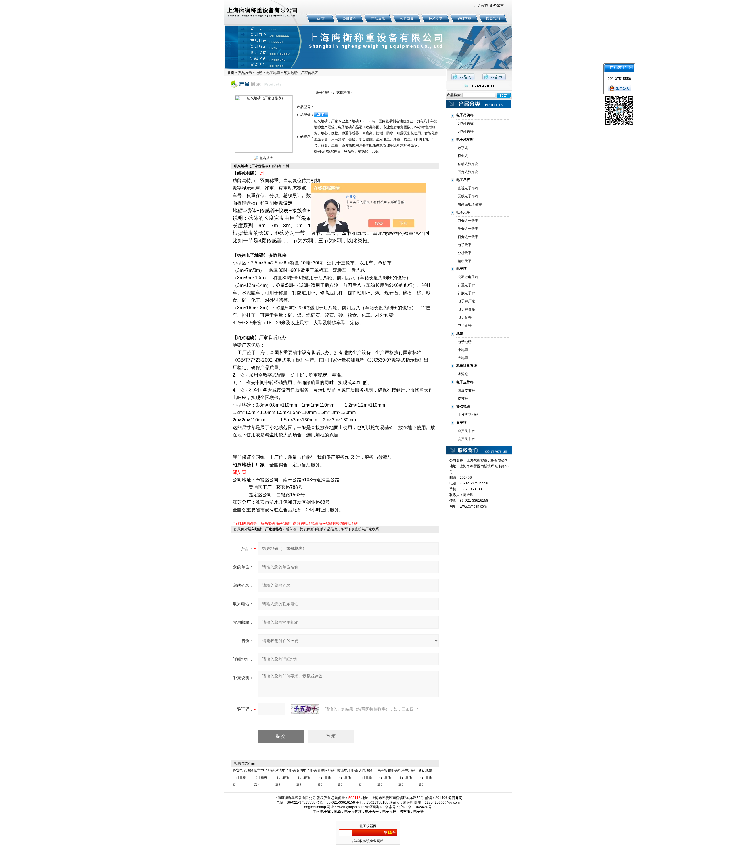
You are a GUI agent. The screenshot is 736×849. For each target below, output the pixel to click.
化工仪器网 (368, 826)
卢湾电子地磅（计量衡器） (285, 777)
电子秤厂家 (466, 301)
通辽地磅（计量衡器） (425, 777)
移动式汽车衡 (468, 164)
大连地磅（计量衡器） (365, 777)
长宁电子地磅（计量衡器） (264, 777)
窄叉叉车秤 (466, 431)
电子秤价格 (466, 309)
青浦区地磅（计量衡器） (326, 777)
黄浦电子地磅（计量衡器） (306, 777)
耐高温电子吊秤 (470, 204)
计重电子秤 (466, 285)
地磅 (259, 73)
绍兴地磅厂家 (286, 523)
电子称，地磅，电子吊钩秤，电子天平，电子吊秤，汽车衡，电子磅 (372, 812)
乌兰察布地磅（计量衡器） (387, 777)
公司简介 (349, 19)
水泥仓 (463, 374)
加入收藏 (481, 6)
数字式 (463, 148)
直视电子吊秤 (468, 188)
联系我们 (493, 19)
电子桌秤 (464, 325)
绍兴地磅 (268, 523)
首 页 (321, 19)
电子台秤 (464, 317)
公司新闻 (407, 19)
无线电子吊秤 (468, 196)
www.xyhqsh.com (473, 506)
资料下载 (464, 19)
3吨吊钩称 (466, 123)
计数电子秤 (466, 293)
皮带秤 (463, 398)
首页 (230, 73)
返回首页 (455, 798)
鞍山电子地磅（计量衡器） (347, 777)
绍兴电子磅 (349, 523)
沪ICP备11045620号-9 (417, 807)
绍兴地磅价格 (329, 523)
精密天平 (464, 261)
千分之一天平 (468, 229)
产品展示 (378, 19)
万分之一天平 (468, 221)
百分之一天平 (468, 237)
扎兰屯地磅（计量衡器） (406, 777)
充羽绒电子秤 (468, 277)
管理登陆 (372, 807)
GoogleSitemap (314, 807)
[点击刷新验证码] (305, 709)
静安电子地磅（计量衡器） (243, 777)
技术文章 (435, 19)
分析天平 (464, 253)
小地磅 (463, 350)
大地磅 (463, 358)
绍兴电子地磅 (307, 523)
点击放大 (265, 158)
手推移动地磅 (468, 415)
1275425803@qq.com (442, 802)
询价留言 (497, 6)
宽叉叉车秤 (466, 439)
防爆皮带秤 (466, 390)
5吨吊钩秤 (466, 131)
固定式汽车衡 (468, 172)
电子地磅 (273, 73)
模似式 (463, 156)
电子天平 (464, 245)
